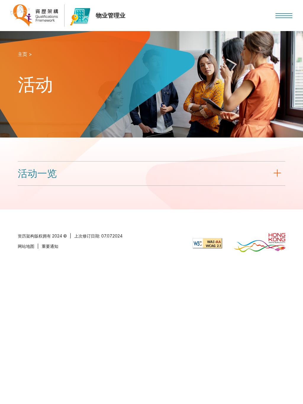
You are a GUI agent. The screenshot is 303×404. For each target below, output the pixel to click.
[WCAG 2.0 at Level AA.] (207, 243)
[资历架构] (34, 15)
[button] (283, 15)
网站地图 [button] (26, 246)
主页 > (25, 54)
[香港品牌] (259, 243)
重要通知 (50, 246)
